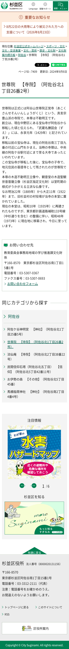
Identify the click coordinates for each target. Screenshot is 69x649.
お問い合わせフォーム (22, 283)
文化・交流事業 (11, 50)
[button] (33, 6)
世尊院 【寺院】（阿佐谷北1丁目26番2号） (35, 344)
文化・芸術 (30, 50)
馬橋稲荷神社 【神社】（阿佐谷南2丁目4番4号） (35, 394)
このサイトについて (50, 607)
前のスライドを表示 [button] (22, 485)
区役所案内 (41, 628)
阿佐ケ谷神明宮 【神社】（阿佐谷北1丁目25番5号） (35, 331)
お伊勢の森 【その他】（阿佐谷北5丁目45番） (35, 381)
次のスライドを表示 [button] (34, 485)
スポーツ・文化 (55, 46)
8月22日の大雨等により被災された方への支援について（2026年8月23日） (35, 29)
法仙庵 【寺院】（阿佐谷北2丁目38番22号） (36, 356)
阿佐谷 (22, 55)
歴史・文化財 (47, 50)
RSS (7, 614)
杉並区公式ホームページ (29, 46)
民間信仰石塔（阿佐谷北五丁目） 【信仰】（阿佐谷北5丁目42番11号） (34, 369)
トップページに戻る (17, 607)
